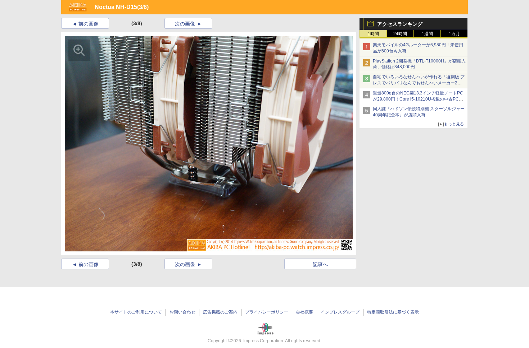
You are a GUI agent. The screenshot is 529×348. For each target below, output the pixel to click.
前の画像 (88, 24)
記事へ (320, 264)
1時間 (373, 33)
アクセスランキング (399, 24)
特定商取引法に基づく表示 (393, 312)
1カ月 (454, 33)
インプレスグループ (340, 312)
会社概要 (304, 312)
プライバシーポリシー (266, 312)
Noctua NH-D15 (116, 7)
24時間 (400, 33)
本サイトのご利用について (136, 312)
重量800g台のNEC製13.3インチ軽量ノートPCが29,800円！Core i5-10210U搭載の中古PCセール (418, 99)
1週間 (427, 33)
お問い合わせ (182, 312)
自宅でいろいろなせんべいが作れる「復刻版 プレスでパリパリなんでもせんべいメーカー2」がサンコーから (419, 83)
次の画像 (185, 24)
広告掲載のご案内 (220, 312)
